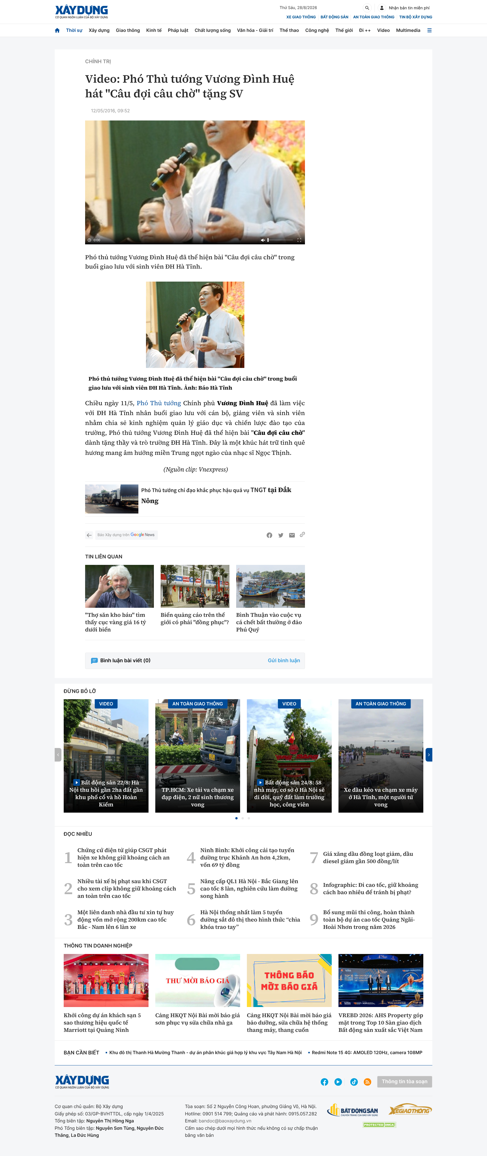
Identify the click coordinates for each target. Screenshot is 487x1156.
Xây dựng (99, 30)
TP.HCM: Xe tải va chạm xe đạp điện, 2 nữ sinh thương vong (198, 797)
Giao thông (128, 30)
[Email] (292, 535)
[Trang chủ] (57, 30)
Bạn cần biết (81, 1053)
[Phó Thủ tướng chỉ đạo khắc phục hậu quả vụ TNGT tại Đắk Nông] (111, 499)
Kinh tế (154, 30)
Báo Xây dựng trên (113, 535)
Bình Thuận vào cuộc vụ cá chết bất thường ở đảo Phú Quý (269, 622)
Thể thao (289, 30)
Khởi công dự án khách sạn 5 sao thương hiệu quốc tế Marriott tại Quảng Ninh (102, 1023)
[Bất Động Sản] (353, 1110)
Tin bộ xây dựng (415, 17)
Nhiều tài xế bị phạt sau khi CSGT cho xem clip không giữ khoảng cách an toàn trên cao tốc (127, 889)
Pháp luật (178, 30)
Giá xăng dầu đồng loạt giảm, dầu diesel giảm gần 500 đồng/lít (368, 857)
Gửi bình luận (284, 661)
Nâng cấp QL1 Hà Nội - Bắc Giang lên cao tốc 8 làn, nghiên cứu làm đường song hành (249, 889)
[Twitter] (280, 535)
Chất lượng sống (213, 30)
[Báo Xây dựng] (82, 12)
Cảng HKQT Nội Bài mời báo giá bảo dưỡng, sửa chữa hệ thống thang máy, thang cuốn (289, 1023)
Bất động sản (335, 17)
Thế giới (344, 30)
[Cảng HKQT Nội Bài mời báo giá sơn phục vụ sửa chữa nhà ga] (197, 980)
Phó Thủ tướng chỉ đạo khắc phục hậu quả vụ (196, 490)
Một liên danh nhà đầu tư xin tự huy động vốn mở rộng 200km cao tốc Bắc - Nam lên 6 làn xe (126, 920)
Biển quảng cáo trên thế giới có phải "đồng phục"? (195, 618)
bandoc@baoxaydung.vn (225, 1121)
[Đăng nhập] (382, 8)
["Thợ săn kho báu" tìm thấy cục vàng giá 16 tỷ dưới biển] (119, 586)
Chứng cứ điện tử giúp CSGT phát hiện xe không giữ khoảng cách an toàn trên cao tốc (124, 857)
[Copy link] (302, 535)
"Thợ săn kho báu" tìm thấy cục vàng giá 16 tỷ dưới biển (115, 622)
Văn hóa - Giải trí (255, 30)
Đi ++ (365, 30)
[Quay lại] (89, 535)
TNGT (258, 489)
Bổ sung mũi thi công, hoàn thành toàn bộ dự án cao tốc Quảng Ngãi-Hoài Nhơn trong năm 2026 (369, 920)
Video (383, 30)
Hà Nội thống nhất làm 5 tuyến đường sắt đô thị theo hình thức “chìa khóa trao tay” (250, 920)
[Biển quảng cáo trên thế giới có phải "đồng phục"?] (195, 586)
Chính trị (98, 62)
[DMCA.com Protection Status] (379, 1125)
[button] (236, 818)
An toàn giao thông (373, 17)
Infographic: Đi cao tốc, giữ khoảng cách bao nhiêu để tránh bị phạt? (370, 888)
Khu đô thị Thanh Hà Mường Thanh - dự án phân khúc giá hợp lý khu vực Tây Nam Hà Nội (205, 1052)
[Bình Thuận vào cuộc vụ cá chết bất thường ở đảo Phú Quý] (270, 586)
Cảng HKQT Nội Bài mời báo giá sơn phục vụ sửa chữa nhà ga (197, 1019)
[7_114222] (195, 325)
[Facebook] (269, 535)
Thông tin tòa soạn (405, 1082)
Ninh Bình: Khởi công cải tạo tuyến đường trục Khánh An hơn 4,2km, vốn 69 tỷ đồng (247, 857)
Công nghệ (317, 30)
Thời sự (74, 30)
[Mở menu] (429, 30)
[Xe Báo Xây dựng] (410, 1109)
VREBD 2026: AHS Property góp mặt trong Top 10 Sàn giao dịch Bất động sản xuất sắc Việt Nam (380, 1023)
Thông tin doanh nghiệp (98, 946)
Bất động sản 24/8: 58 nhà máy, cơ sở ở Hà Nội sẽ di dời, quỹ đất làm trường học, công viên (289, 793)
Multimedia (408, 30)
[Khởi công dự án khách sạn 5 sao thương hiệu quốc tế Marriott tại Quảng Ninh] (106, 980)
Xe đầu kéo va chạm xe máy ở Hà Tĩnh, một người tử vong (381, 797)
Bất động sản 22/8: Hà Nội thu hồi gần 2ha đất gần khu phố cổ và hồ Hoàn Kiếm (106, 793)
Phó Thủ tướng (158, 403)
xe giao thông (301, 17)
